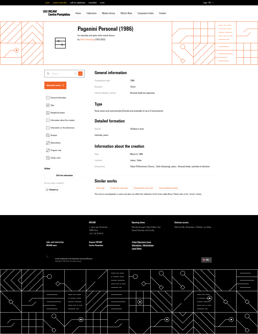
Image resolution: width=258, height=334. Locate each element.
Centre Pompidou (96, 245)
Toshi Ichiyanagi (87, 39)
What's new (126, 13)
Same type (100, 188)
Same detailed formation (168, 188)
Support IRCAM (95, 242)
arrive (102, 2)
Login (205, 2)
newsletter (93, 2)
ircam (47, 2)
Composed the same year (143, 188)
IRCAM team (51, 245)
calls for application (77, 2)
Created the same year (119, 188)
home (78, 13)
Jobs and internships (55, 242)
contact (162, 13)
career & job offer (60, 2)
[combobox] (64, 73)
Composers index (145, 13)
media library (108, 13)
